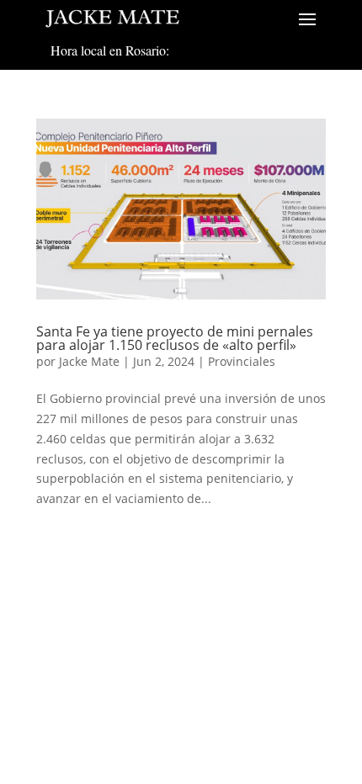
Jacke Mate (89, 361)
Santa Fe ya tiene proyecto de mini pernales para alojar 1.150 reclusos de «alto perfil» (174, 338)
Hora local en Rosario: (110, 50)
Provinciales (241, 361)
